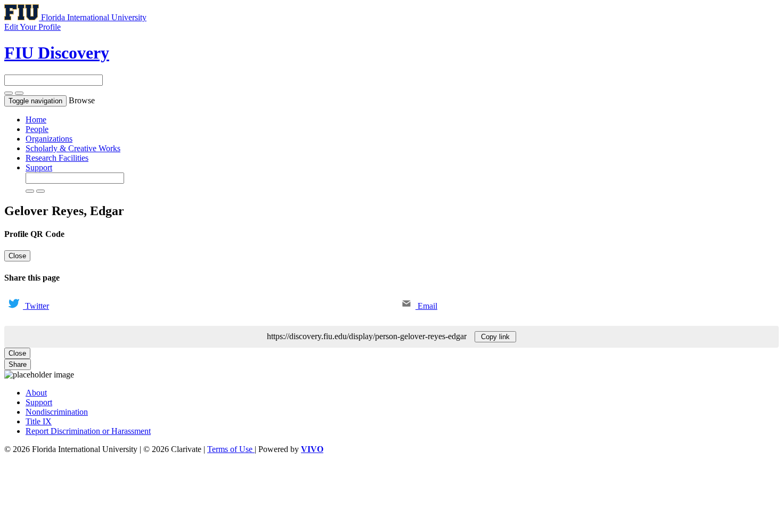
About (36, 392)
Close (17, 256)
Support (39, 167)
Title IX (39, 421)
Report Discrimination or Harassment (88, 431)
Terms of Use (231, 449)
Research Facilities (57, 157)
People (37, 129)
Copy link (495, 337)
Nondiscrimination (57, 411)
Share (18, 364)
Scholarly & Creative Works (73, 148)
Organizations (49, 138)
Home (36, 119)
